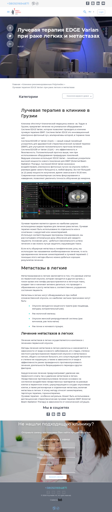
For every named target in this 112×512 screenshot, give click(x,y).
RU (90, 12)
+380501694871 (18, 3)
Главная (16, 84)
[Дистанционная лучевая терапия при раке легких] (10, 28)
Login (101, 12)
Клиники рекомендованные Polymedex (43, 84)
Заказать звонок (56, 477)
